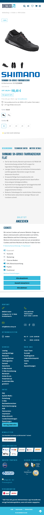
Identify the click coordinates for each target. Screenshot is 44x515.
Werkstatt (5, 374)
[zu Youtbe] (26, 324)
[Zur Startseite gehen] (9, 6)
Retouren (5, 356)
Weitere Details (35, 148)
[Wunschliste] (32, 6)
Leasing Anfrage (7, 353)
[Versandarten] (6, 493)
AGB (3, 408)
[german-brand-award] (36, 465)
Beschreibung (7, 148)
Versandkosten (22, 99)
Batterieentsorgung (9, 406)
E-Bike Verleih (7, 368)
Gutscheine (6, 366)
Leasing (4, 351)
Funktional (11, 270)
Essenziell (10, 250)
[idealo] (5, 465)
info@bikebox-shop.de (9, 327)
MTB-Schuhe (21, 12)
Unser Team (28, 351)
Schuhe (13, 12)
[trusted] (27, 465)
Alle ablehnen (22, 288)
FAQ (3, 393)
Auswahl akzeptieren (22, 283)
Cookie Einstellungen (9, 419)
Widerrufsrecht (7, 416)
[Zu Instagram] (34, 324)
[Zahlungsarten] (6, 450)
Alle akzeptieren (22, 278)
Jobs (25, 363)
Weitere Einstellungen (11, 273)
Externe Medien (12, 260)
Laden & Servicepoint (31, 358)
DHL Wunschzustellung (15, 264)
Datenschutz (6, 411)
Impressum (6, 414)
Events (26, 361)
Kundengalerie (29, 356)
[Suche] (24, 6)
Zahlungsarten (7, 361)
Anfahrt (7, 336)
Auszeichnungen (30, 366)
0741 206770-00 (28, 312)
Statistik (10, 254)
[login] (28, 6)
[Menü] (39, 6)
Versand (5, 363)
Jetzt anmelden (9, 439)
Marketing (10, 257)
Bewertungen (7, 421)
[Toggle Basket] (36, 6)
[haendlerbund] (28, 473)
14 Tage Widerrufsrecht (12, 105)
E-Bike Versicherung (9, 371)
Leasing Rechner (8, 358)
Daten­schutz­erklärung (13, 246)
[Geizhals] (9, 474)
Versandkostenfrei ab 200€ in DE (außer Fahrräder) (21, 102)
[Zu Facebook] (30, 324)
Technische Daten (20, 148)
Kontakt (27, 353)
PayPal (9, 267)
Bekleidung (5, 12)
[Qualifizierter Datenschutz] (36, 473)
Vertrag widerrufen (10, 425)
